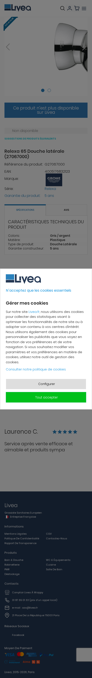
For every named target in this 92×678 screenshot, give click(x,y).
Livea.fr (34, 311)
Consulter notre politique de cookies (36, 369)
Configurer (46, 384)
